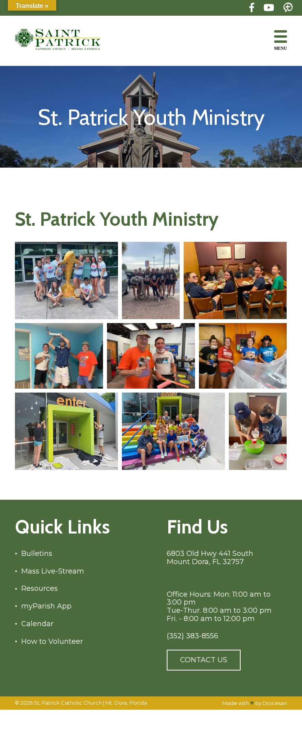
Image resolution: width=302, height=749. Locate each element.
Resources (39, 589)
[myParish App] (288, 8)
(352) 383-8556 (192, 636)
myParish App (46, 606)
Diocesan (275, 703)
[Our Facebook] (251, 8)
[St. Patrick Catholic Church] (64, 40)
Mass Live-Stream (52, 571)
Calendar (37, 624)
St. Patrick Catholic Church (68, 703)
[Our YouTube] (268, 8)
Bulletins (36, 554)
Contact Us (203, 660)
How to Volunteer (52, 642)
